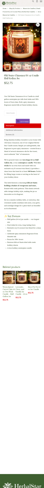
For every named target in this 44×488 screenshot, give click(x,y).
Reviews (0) (10, 135)
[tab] (22, 125)
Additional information (14, 130)
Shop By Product (14, 8)
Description (10, 126)
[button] (41, 1)
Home (5, 8)
